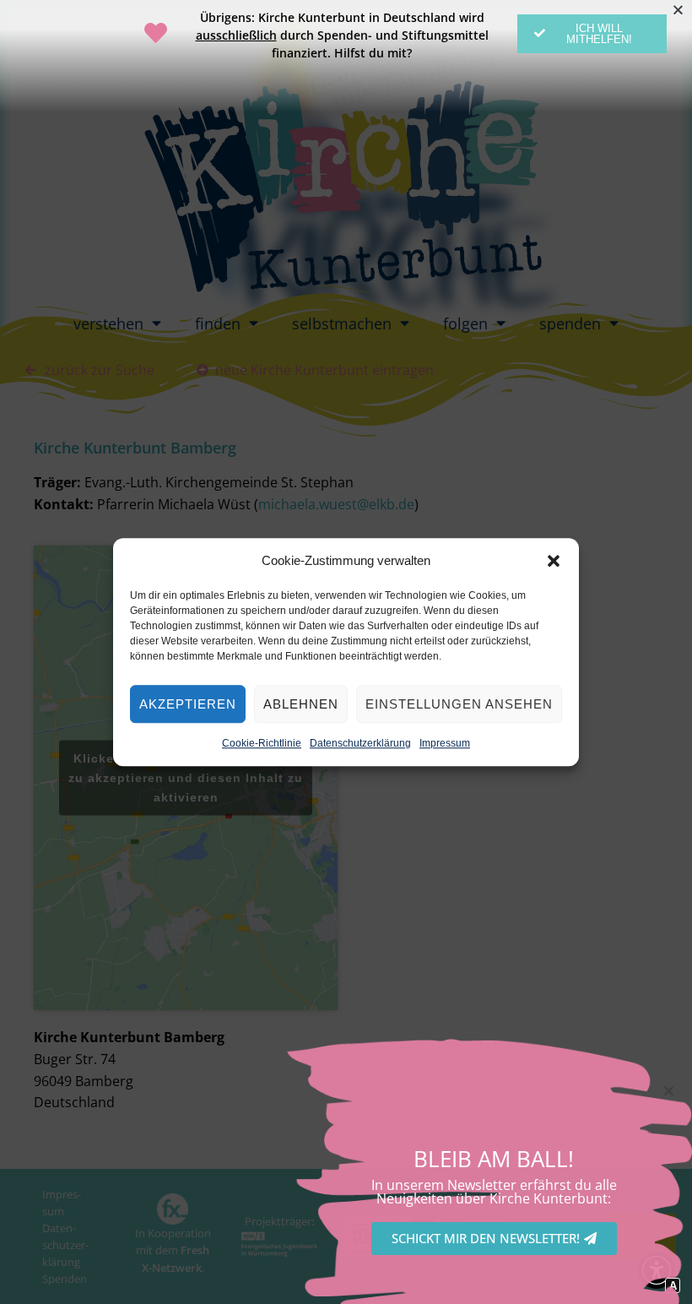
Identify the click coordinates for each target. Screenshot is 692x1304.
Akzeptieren (187, 704)
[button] (553, 560)
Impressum (444, 743)
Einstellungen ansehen (459, 704)
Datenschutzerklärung (360, 743)
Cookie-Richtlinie (261, 743)
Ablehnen (300, 704)
